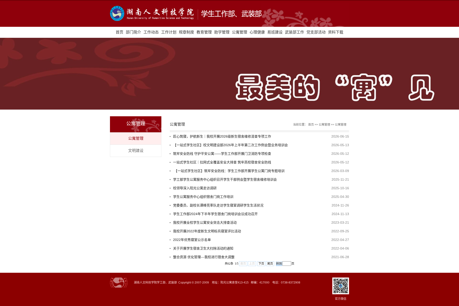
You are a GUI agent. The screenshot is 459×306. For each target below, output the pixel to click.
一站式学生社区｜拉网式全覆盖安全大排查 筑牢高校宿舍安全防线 (222, 162)
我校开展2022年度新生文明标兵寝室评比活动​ (207, 231)
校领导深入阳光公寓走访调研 (195, 188)
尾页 (270, 263)
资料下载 (335, 32)
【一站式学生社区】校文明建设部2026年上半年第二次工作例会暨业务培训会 (230, 145)
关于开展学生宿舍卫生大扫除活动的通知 (203, 248)
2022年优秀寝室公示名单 (192, 240)
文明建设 (135, 151)
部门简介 (133, 32)
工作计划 (168, 32)
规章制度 (186, 32)
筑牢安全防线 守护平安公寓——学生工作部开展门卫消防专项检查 (222, 154)
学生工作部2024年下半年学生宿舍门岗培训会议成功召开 (215, 214)
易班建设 (275, 32)
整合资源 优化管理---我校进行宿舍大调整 (204, 257)
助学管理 (222, 32)
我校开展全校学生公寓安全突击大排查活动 (205, 222)
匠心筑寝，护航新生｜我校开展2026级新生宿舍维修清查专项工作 (222, 136)
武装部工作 (294, 32)
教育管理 (204, 32)
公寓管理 (239, 32)
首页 (119, 32)
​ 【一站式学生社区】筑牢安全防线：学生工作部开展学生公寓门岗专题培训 (228, 171)
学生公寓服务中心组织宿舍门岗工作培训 (203, 197)
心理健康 (257, 32)
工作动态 (151, 32)
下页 (261, 263)
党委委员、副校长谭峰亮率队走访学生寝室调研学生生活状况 (218, 205)
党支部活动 (316, 32)
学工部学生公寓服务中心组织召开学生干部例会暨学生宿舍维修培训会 (225, 179)
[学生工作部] (229, 14)
